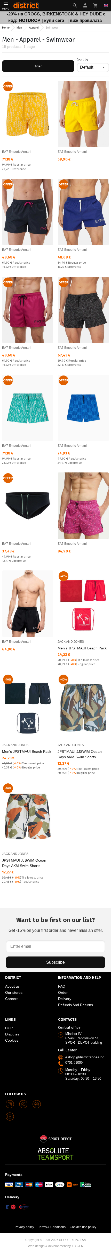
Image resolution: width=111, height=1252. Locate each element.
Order (63, 992)
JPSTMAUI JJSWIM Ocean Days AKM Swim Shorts (80, 754)
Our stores (13, 992)
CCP (9, 1028)
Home (6, 27)
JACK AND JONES (71, 641)
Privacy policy (24, 1227)
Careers (11, 999)
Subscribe (55, 962)
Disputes (12, 1034)
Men (19, 27)
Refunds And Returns (75, 1005)
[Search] (75, 5)
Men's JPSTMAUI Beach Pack (82, 648)
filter (38, 66)
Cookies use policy (83, 1227)
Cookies (11, 1040)
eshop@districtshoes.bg (85, 1057)
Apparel (33, 27)
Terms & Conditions (52, 1227)
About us (12, 986)
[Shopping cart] (95, 5)
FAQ (61, 986)
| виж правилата (84, 20)
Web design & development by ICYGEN (55, 1246)
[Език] (106, 5)
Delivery (64, 999)
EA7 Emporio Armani (16, 152)
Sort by (83, 59)
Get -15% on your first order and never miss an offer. (56, 924)
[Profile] (85, 5)
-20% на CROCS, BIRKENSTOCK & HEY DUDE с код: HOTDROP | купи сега (56, 17)
